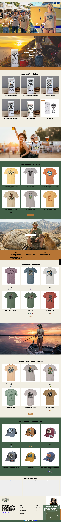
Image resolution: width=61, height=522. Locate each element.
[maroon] (32, 313)
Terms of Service (22, 513)
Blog (36, 510)
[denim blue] (32, 289)
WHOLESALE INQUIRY (38, 507)
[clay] (50, 313)
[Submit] (57, 515)
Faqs (21, 505)
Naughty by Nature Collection (30, 361)
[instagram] (51, 519)
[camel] (31, 446)
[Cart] (58, 4)
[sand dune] (11, 386)
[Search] (3, 4)
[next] (60, 17)
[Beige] (50, 410)
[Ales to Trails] (30, 5)
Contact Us (22, 507)
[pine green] (10, 289)
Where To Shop (38, 508)
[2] (58, 32)
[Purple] (30, 289)
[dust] (49, 386)
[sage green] (28, 289)
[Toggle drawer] (2, 4)
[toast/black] (29, 446)
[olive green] (50, 386)
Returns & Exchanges (23, 510)
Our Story (37, 505)
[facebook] (50, 519)
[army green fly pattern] (49, 313)
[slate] (11, 289)
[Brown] (49, 410)
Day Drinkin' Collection (30, 164)
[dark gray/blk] (51, 471)
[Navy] (48, 471)
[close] (58, 505)
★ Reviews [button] (60, 262)
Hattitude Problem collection (30, 421)
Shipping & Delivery (23, 508)
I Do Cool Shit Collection (30, 264)
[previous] (1, 17)
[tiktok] (52, 519)
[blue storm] (10, 446)
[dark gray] (8, 289)
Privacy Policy (22, 512)
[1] (57, 32)
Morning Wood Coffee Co (30, 74)
